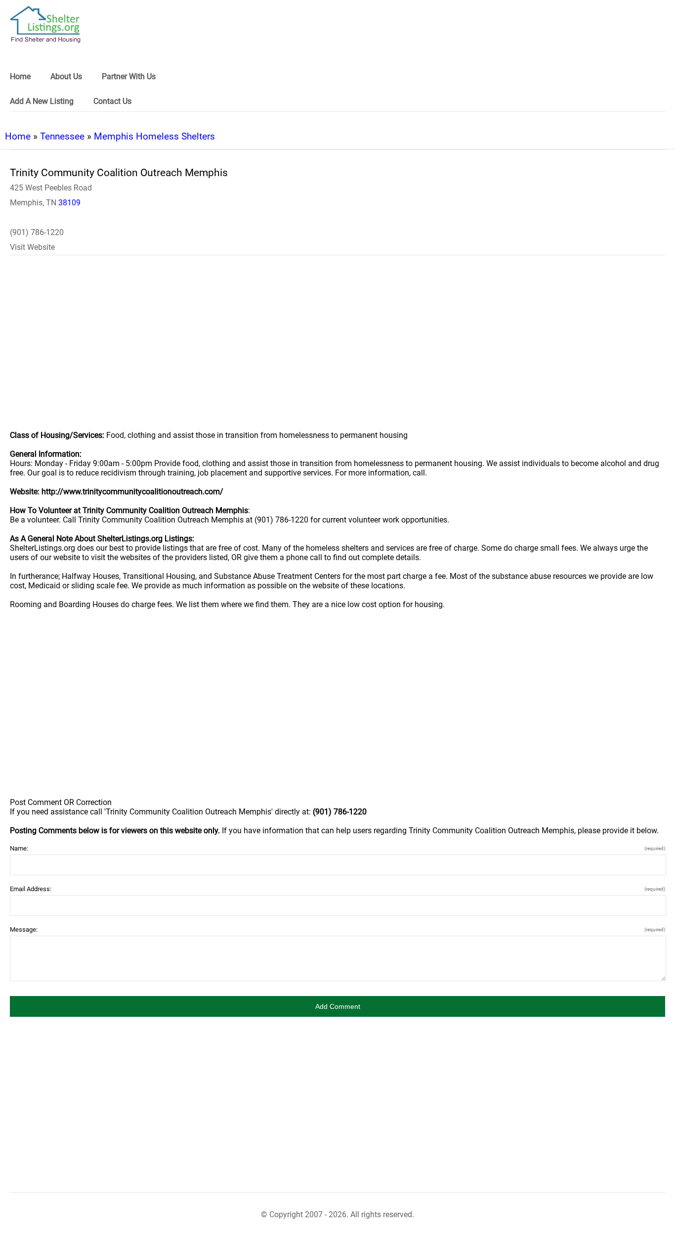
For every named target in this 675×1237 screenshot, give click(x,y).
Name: (337, 848)
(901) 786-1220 (37, 232)
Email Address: (337, 889)
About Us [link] (66, 76)
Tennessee (62, 136)
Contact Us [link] (112, 101)
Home (18, 136)
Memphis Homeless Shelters (154, 136)
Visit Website (32, 247)
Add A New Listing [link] (42, 101)
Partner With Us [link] (129, 76)
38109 (69, 202)
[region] (337, 349)
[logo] (45, 24)
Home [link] (20, 76)
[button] (337, 1006)
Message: (337, 929)
